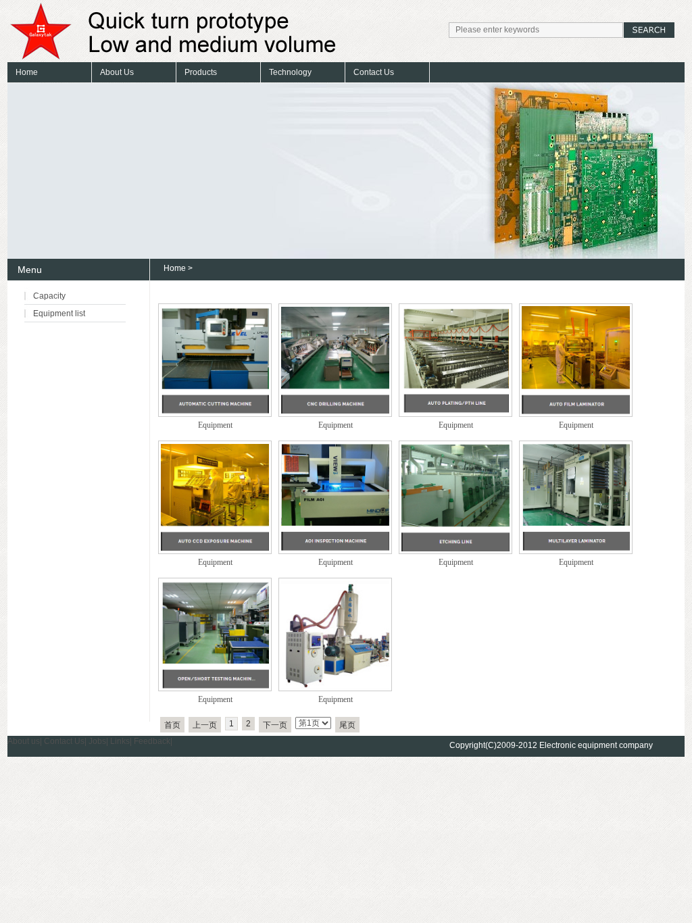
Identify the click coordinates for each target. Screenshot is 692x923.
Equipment (215, 425)
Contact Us (373, 72)
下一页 (275, 725)
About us (23, 741)
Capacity (49, 296)
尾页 (347, 725)
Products (200, 72)
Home (27, 72)
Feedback (152, 741)
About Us (117, 72)
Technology (290, 72)
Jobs (97, 741)
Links (120, 741)
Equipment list (59, 313)
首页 (172, 725)
